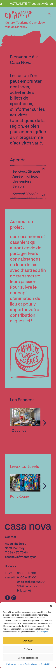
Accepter (28, 640)
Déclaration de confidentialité (37, 664)
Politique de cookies (14, 664)
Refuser (28, 649)
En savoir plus (42, 632)
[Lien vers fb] (7, 597)
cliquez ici (20, 321)
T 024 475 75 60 (16, 552)
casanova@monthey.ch (20, 557)
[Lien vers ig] (13, 597)
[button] (51, 606)
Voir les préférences (28, 657)
